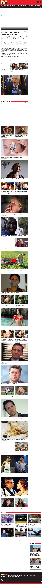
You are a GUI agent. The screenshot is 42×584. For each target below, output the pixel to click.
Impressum (2, 580)
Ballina (2, 5)
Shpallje (38, 5)
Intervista (11, 5)
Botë (24, 5)
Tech (2, 6)
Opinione (14, 5)
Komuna (18, 5)
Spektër (35, 5)
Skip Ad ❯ (24, 92)
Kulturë (26, 5)
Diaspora (32, 5)
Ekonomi (8, 5)
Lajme (5, 5)
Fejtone (21, 5)
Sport (29, 5)
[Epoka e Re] (4, 3)
